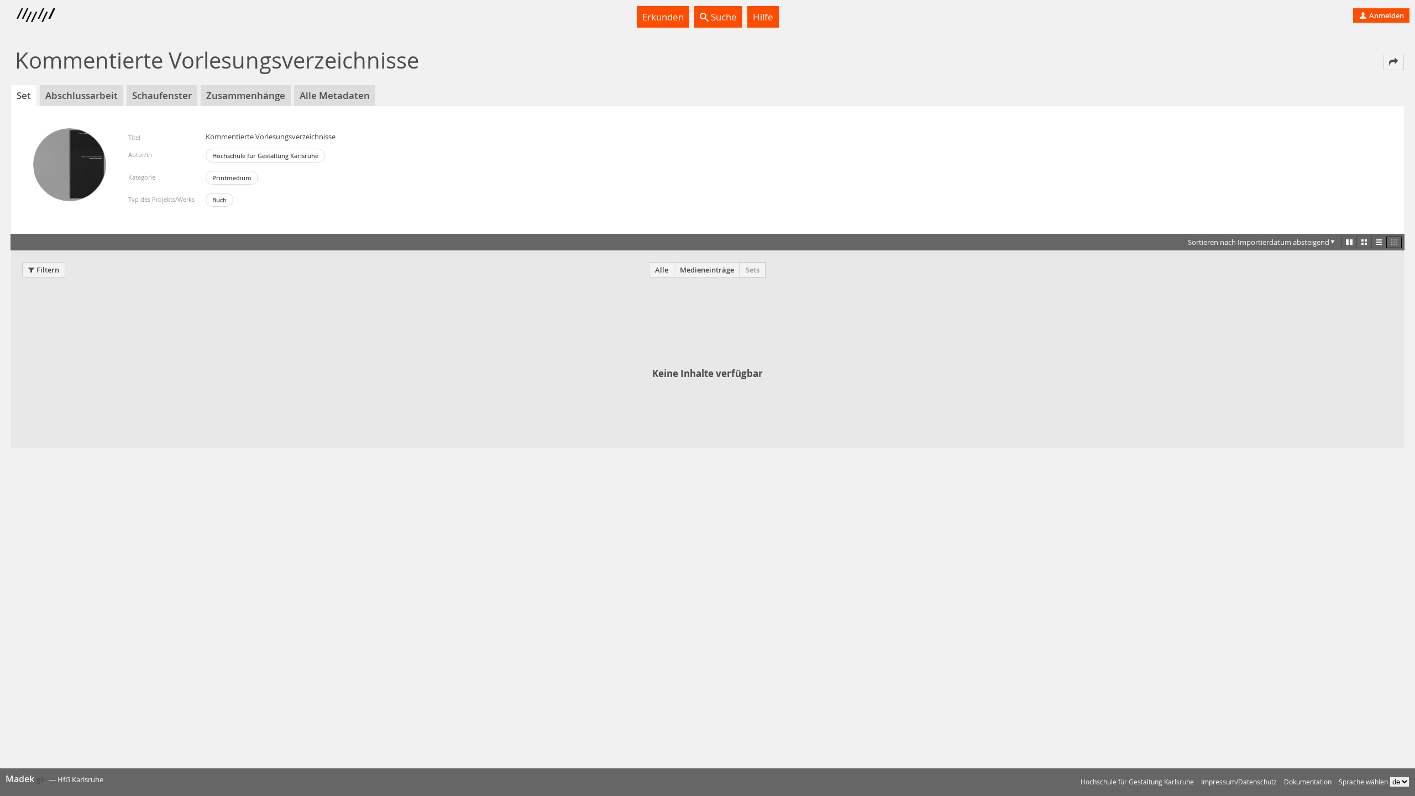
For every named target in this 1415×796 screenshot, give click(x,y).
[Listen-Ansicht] (1379, 242)
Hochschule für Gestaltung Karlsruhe (265, 155)
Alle (661, 270)
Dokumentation (1308, 782)
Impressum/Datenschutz (1239, 782)
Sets (752, 270)
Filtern (47, 270)
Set (24, 95)
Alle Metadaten (335, 95)
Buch (219, 200)
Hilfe (763, 17)
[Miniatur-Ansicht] (1394, 242)
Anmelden (1385, 15)
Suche (723, 17)
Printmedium (231, 178)
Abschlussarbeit (81, 95)
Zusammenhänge (245, 95)
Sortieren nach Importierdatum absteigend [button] (1258, 242)
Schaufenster (162, 95)
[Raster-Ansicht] (1364, 242)
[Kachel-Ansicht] (1349, 242)
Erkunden (663, 17)
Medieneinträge (707, 270)
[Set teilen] (1393, 62)
